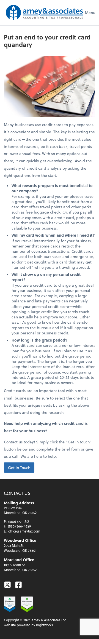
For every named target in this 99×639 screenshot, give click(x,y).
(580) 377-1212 (18, 521)
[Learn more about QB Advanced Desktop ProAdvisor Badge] (9, 604)
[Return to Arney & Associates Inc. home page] (44, 12)
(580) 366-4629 (19, 526)
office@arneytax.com (24, 531)
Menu (90, 12)
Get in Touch (19, 467)
